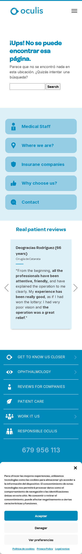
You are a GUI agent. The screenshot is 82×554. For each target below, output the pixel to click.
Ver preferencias (41, 540)
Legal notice (62, 549)
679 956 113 (41, 450)
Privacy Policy (45, 549)
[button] (75, 467)
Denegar (41, 528)
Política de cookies (23, 549)
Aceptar (41, 516)
